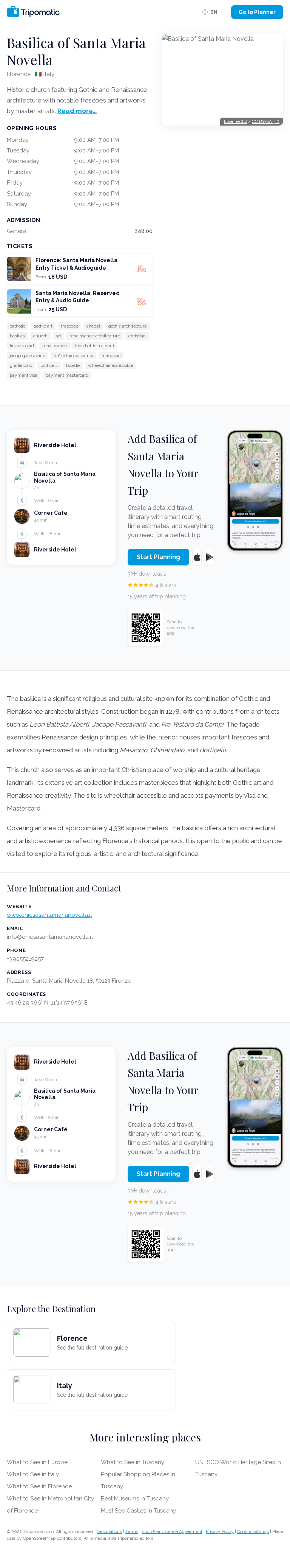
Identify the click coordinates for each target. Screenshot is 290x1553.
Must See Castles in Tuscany (138, 1510)
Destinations (109, 1531)
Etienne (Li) (235, 121)
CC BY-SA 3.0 (265, 121)
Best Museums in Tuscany (135, 1498)
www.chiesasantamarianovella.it (49, 915)
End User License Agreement (172, 1531)
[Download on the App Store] (197, 557)
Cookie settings (253, 1531)
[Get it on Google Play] (209, 557)
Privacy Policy (220, 1531)
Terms (131, 1531)
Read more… (77, 111)
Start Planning (158, 557)
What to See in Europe (37, 1462)
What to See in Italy (33, 1474)
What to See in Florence (39, 1486)
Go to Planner (257, 12)
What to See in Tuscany (132, 1462)
